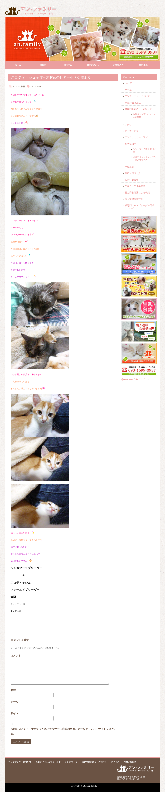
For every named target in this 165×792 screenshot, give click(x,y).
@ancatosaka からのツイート (135, 379)
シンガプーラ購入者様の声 (144, 150)
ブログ (128, 83)
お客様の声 (118, 65)
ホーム (18, 65)
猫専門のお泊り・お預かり (138, 109)
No (32, 86)
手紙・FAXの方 (133, 173)
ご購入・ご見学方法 (135, 186)
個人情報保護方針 (134, 199)
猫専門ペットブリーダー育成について (139, 207)
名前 (13, 690)
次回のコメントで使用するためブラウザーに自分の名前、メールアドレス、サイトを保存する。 (63, 731)
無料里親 (143, 65)
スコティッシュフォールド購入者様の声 (144, 158)
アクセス (129, 124)
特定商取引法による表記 (137, 192)
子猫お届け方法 (133, 103)
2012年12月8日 (18, 86)
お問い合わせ (93, 65)
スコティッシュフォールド (48, 762)
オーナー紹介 (131, 131)
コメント (16, 655)
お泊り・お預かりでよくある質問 (144, 115)
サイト (14, 713)
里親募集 (129, 167)
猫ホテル (68, 65)
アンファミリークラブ (136, 137)
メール (14, 701)
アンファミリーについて (137, 96)
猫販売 (43, 65)
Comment (37, 86)
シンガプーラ (71, 762)
